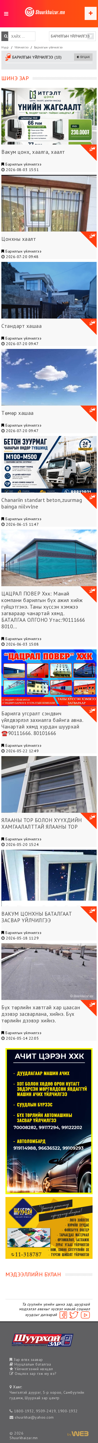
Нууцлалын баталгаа (32, 1364)
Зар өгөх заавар (28, 1359)
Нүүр (5, 47)
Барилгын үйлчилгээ (48, 47)
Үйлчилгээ (21, 47)
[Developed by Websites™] (78, 1433)
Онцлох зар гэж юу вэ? (35, 1373)
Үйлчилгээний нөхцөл (33, 1368)
